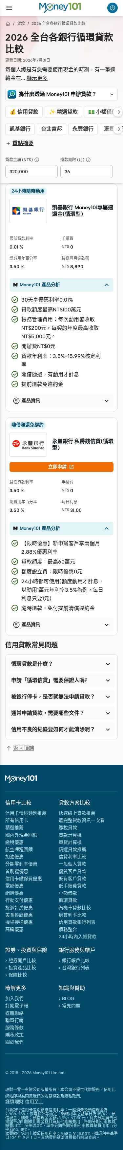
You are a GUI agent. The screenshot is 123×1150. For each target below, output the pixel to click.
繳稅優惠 (14, 842)
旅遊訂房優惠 (19, 908)
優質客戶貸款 (72, 871)
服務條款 (14, 1027)
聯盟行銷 (14, 1020)
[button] (61, 94)
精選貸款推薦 (72, 849)
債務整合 (68, 929)
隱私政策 (14, 1035)
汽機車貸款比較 (75, 908)
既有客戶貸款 (72, 878)
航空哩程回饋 (19, 849)
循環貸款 (68, 900)
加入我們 (14, 998)
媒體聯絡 (14, 1013)
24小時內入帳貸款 (77, 936)
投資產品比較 (22, 968)
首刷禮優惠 (16, 871)
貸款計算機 (70, 835)
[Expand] (111, 94)
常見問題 (71, 1006)
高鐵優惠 (14, 929)
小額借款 (68, 893)
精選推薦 (14, 827)
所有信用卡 (16, 820)
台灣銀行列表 (76, 968)
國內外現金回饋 (21, 835)
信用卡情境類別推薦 (26, 813)
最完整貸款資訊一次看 (82, 820)
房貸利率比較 (72, 915)
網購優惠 (14, 893)
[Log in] (112, 8)
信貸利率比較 (72, 857)
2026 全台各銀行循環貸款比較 (58, 23)
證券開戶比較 (22, 960)
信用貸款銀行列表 (77, 922)
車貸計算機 (70, 842)
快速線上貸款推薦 (77, 813)
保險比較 (18, 975)
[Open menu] (9, 8)
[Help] (36, 159)
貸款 (21, 23)
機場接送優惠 (19, 922)
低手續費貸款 (72, 886)
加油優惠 (14, 857)
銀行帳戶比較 (76, 960)
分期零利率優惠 (21, 864)
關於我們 (14, 1042)
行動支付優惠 (19, 900)
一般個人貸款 (72, 864)
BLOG (68, 998)
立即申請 (61, 467)
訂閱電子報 (16, 1006)
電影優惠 (14, 886)
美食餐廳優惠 (19, 915)
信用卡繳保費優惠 (23, 878)
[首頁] (7, 23)
